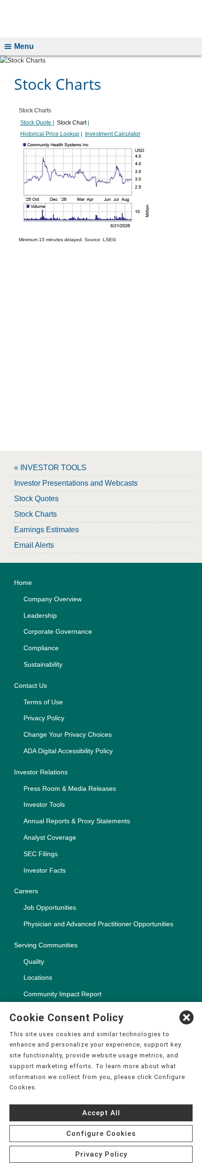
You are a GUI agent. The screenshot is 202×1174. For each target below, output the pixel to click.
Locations (37, 977)
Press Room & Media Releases (69, 788)
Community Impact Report (62, 994)
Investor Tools (44, 804)
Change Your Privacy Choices (67, 734)
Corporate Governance (57, 631)
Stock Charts (35, 514)
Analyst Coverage (49, 837)
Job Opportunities (49, 907)
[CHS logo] (101, 18)
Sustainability (42, 664)
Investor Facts (44, 870)
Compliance (41, 648)
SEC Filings (40, 854)
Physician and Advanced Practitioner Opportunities (98, 924)
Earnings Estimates (46, 530)
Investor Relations (41, 772)
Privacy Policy (43, 718)
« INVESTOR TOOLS (50, 468)
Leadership (40, 615)
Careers (26, 891)
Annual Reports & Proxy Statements (76, 821)
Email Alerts (34, 545)
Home (23, 582)
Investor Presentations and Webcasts (76, 483)
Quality (33, 961)
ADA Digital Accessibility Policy (68, 751)
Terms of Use (43, 702)
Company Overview (52, 599)
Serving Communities (46, 945)
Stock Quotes (36, 499)
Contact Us (30, 685)
